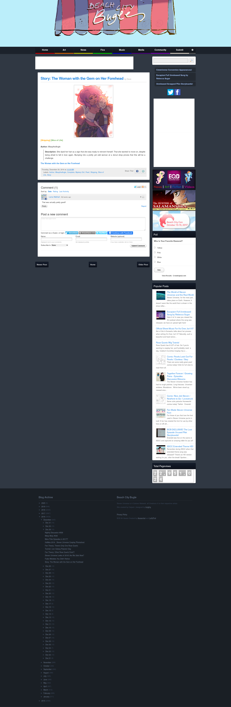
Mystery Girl (80, 172)
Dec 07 (48, 637)
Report (143, 206)
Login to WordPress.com (87, 232)
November (47, 662)
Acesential (141, 518)
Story (49, 175)
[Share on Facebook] (137, 171)
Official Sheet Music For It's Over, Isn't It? (175, 328)
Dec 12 (48, 620)
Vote (159, 270)
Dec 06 (48, 641)
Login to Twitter (101, 232)
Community (160, 49)
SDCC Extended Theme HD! (180, 446)
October (46, 666)
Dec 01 (48, 658)
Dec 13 (48, 617)
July (44, 676)
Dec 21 (48, 590)
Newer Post (42, 264)
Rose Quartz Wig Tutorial (167, 342)
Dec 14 (48, 614)
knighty (148, 507)
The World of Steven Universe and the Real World (180, 293)
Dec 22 (48, 586)
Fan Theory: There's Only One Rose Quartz (61, 545)
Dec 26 (48, 573)
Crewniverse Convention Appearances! (174, 69)
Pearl (87, 172)
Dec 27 (48, 569)
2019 (43, 506)
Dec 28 (48, 566)
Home (45, 49)
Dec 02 (48, 655)
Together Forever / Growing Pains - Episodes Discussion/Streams (179, 376)
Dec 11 (48, 624)
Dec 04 (48, 648)
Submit (179, 49)
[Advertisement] (84, 63)
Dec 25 (48, 576)
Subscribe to (46, 245)
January (46, 696)
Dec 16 (48, 607)
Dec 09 (48, 631)
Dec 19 (48, 597)
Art (64, 49)
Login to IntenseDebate (71, 232)
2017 (43, 513)
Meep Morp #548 (51, 536)
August (46, 672)
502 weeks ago (66, 197)
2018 (43, 510)
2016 (43, 516)
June (45, 679)
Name (43, 236)
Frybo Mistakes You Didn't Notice (57, 559)
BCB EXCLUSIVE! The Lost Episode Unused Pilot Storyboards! (179, 432)
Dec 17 (48, 603)
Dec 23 (48, 583)
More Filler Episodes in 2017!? (56, 539)
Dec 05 (48, 644)
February (46, 693)
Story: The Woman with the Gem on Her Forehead (82, 78)
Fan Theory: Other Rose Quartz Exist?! (60, 552)
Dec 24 (48, 579)
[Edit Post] (76, 169)
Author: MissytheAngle (57, 172)
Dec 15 (48, 610)
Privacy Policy (122, 514)
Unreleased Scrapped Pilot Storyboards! (174, 83)
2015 (43, 701)
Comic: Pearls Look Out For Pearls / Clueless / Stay (179, 358)
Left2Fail (152, 518)
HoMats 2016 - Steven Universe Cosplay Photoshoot (64, 542)
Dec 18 (48, 600)
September (47, 669)
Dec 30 (48, 526)
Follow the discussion (144, 187)
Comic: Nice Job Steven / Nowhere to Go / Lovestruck (180, 397)
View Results (167, 276)
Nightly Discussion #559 (54, 532)
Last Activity (64, 191)
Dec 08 (48, 634)
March (45, 690)
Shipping (94, 172)
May (45, 683)
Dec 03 (48, 651)
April (45, 686)
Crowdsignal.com (179, 276)
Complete (70, 172)
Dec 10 (48, 627)
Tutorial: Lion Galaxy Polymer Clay (58, 549)
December (47, 519)
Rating (55, 191)
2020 (43, 503)
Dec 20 (48, 593)
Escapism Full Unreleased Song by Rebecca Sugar (179, 313)
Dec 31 (48, 522)
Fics (103, 49)
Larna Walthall (54, 197)
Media (141, 49)
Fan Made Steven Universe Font (179, 411)
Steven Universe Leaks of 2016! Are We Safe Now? (64, 555)
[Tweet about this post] (143, 171)
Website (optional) (117, 236)
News (83, 49)
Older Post (143, 264)
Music (122, 49)
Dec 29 (48, 529)
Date (50, 191)
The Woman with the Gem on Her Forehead (60, 163)
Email (78, 236)
